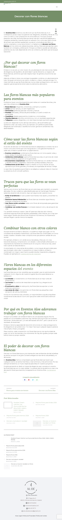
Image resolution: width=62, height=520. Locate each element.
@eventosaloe (31, 503)
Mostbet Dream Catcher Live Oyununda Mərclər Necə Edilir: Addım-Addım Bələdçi (20, 406)
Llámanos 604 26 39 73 (10, 1)
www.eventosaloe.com (32, 505)
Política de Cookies (41, 516)
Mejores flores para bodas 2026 (46, 402)
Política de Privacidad (29, 516)
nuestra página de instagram (31, 254)
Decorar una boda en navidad (17, 421)
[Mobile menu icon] (56, 6)
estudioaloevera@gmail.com (32, 511)
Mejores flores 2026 (42, 415)
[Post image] (8, 405)
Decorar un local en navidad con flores (49, 422)
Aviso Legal (18, 516)
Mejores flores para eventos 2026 (18, 415)
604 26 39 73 (32, 508)
